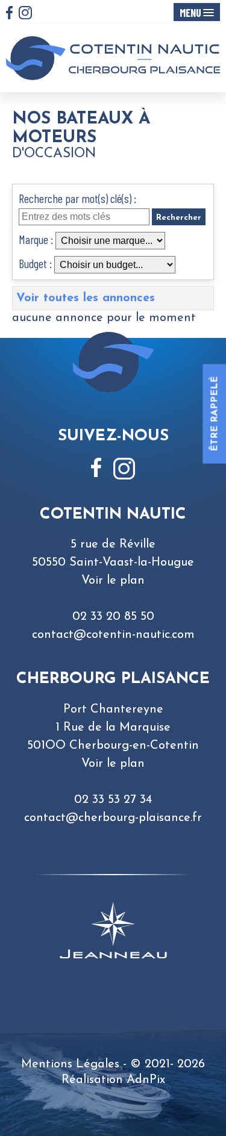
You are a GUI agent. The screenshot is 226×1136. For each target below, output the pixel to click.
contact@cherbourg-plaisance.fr (113, 818)
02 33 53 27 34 (113, 800)
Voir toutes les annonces (85, 298)
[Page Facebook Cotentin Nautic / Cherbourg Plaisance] (9, 14)
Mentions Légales (70, 1064)
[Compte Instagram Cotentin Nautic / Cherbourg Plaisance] (25, 14)
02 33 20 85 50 (113, 617)
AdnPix (146, 1080)
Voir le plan (113, 581)
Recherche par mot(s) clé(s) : (77, 198)
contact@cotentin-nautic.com (113, 635)
